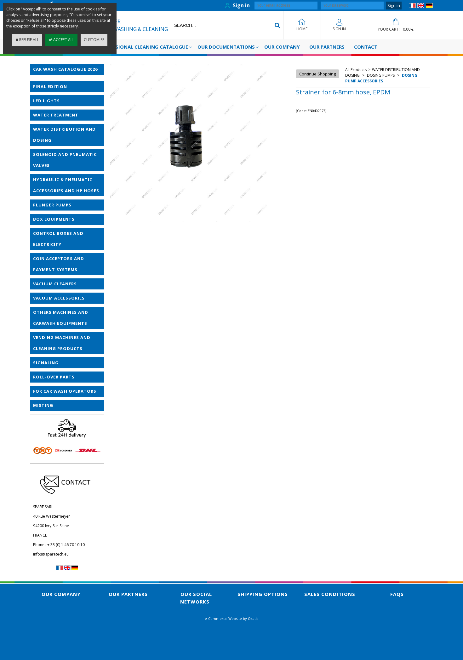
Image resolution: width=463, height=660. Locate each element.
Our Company (282, 47)
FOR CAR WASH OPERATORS (64, 391)
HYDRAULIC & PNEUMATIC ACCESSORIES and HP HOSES (66, 185)
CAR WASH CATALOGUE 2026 (65, 69)
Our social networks (196, 598)
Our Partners (327, 47)
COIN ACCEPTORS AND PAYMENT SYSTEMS (58, 264)
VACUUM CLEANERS (55, 284)
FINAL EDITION (50, 86)
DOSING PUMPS (381, 75)
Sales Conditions (329, 594)
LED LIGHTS (46, 101)
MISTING (43, 405)
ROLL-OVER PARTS (54, 377)
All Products (356, 69)
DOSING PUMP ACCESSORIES (381, 78)
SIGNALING (46, 363)
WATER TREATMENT (55, 115)
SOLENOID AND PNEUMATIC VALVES (65, 160)
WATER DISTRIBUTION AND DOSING (64, 134)
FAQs (397, 594)
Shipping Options (262, 594)
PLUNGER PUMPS (52, 205)
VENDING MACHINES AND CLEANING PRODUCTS (61, 343)
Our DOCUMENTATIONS (226, 47)
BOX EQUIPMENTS (54, 219)
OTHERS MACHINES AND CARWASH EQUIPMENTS (60, 317)
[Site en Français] (412, 6)
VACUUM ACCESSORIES (59, 298)
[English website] (420, 6)
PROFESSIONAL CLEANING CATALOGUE (143, 47)
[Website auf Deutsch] (429, 6)
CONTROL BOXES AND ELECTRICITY (58, 238)
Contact (365, 47)
